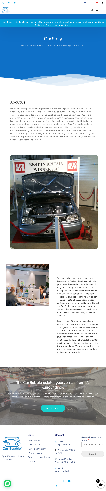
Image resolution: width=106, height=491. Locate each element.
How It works (34, 440)
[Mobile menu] (102, 10)
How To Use (34, 444)
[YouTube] (97, 2)
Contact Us (34, 461)
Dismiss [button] (67, 25)
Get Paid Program (37, 448)
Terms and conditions (39, 457)
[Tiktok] (103, 2)
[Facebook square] (85, 2)
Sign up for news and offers (91, 438)
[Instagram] (91, 2)
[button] (7, 483)
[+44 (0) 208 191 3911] (3, 2)
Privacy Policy (35, 453)
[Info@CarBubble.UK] (10, 3)
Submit (93, 454)
